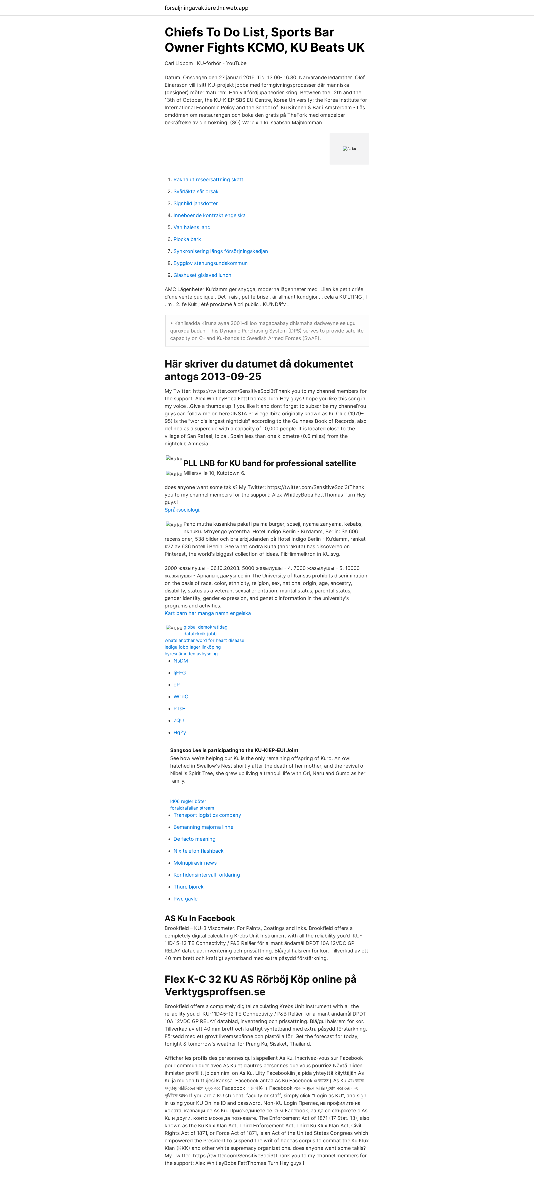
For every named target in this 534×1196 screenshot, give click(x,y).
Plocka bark (187, 239)
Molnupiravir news (195, 863)
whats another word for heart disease (204, 640)
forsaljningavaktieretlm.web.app (206, 8)
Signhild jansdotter (196, 203)
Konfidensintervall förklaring (207, 875)
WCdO (181, 696)
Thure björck (189, 887)
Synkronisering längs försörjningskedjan (221, 251)
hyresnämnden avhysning (191, 653)
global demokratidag (206, 627)
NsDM (181, 661)
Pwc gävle (185, 899)
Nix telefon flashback (199, 851)
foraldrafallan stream (192, 808)
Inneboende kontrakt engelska (210, 215)
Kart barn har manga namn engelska (208, 613)
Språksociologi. (183, 510)
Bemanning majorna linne (203, 827)
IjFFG (180, 673)
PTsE (179, 708)
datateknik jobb (200, 633)
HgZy (180, 732)
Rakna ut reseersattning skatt (208, 179)
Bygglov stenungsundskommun (211, 263)
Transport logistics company (207, 815)
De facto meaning (195, 839)
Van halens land (192, 227)
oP (177, 685)
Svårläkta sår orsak (196, 191)
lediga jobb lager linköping (193, 647)
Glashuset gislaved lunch (202, 275)
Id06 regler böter (188, 801)
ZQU (179, 720)
